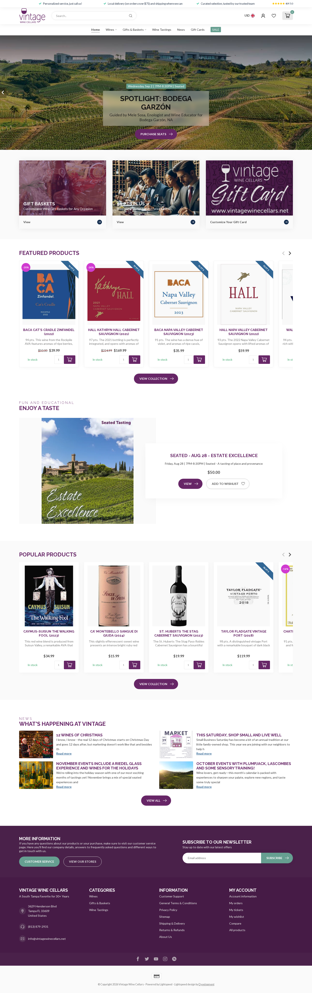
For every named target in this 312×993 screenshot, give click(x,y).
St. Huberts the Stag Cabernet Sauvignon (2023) (178, 633)
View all (153, 800)
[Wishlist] (274, 15)
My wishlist (236, 916)
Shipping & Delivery (172, 923)
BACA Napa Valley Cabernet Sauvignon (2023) (178, 332)
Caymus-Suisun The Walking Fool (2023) (48, 633)
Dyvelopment (206, 984)
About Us (165, 937)
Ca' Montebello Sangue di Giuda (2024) (114, 633)
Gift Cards (198, 29)
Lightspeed (166, 984)
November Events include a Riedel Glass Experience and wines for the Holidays (99, 765)
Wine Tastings (161, 29)
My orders (236, 903)
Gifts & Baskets (133, 29)
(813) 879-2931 (38, 926)
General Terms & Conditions (178, 903)
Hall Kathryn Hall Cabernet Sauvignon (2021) (114, 332)
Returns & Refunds (172, 930)
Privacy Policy (168, 910)
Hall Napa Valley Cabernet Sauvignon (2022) (243, 332)
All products (237, 930)
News (181, 29)
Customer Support (171, 896)
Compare (235, 923)
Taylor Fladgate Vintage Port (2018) (243, 633)
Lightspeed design (184, 984)
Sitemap (164, 916)
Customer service (39, 861)
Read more (64, 753)
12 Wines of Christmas (79, 735)
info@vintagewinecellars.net (47, 938)
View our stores (82, 861)
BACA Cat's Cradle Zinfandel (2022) (48, 332)
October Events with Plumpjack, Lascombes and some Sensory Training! (243, 765)
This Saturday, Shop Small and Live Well (239, 735)
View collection (153, 378)
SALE (215, 29)
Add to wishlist (225, 483)
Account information (243, 896)
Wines (110, 29)
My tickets (236, 910)
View (188, 483)
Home (95, 29)
